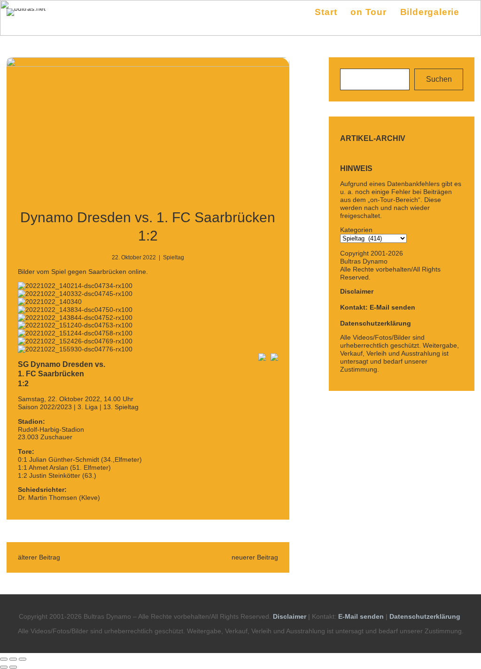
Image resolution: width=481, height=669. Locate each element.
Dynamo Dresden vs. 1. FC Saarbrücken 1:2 (147, 226)
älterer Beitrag (39, 557)
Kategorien (356, 229)
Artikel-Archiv (372, 138)
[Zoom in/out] (22, 659)
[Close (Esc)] (4, 659)
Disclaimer (356, 291)
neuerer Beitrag (255, 557)
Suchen (439, 79)
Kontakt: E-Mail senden (377, 307)
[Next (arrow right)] (13, 667)
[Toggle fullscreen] (13, 659)
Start (326, 12)
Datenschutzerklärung (375, 323)
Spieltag (173, 257)
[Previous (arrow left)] (4, 667)
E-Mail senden (361, 616)
